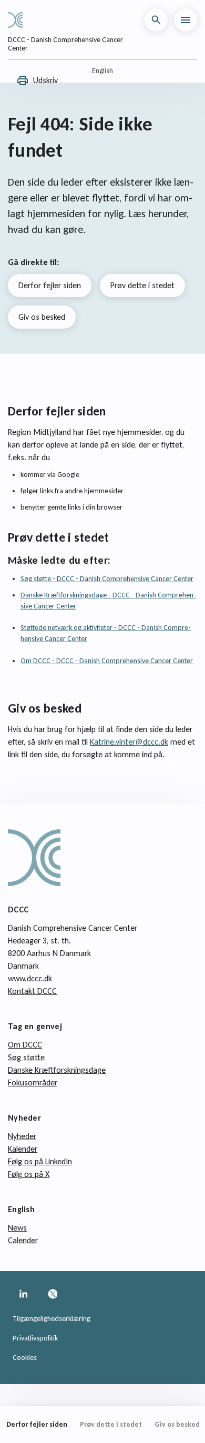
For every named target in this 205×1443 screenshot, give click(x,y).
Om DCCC (25, 1045)
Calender (23, 1240)
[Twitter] (52, 1294)
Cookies (25, 1357)
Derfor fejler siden (49, 285)
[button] (156, 20)
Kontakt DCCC (32, 991)
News (17, 1228)
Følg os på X (28, 1174)
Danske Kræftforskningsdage (57, 1070)
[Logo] (19, 20)
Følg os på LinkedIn (40, 1161)
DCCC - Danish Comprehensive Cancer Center (65, 44)
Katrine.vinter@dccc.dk (129, 742)
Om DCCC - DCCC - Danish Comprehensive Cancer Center (106, 660)
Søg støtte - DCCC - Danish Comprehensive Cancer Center (106, 578)
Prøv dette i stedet (142, 285)
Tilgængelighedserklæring (51, 1318)
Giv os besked (41, 317)
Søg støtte (26, 1057)
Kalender (22, 1149)
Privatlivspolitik (35, 1338)
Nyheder (22, 1136)
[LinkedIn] (23, 1294)
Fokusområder (32, 1083)
